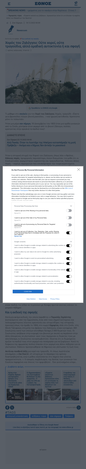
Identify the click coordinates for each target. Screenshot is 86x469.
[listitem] (43, 206)
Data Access (43, 299)
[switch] (69, 210)
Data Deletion (31, 299)
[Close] (79, 170)
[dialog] (43, 234)
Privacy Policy (54, 299)
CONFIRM (28, 291)
